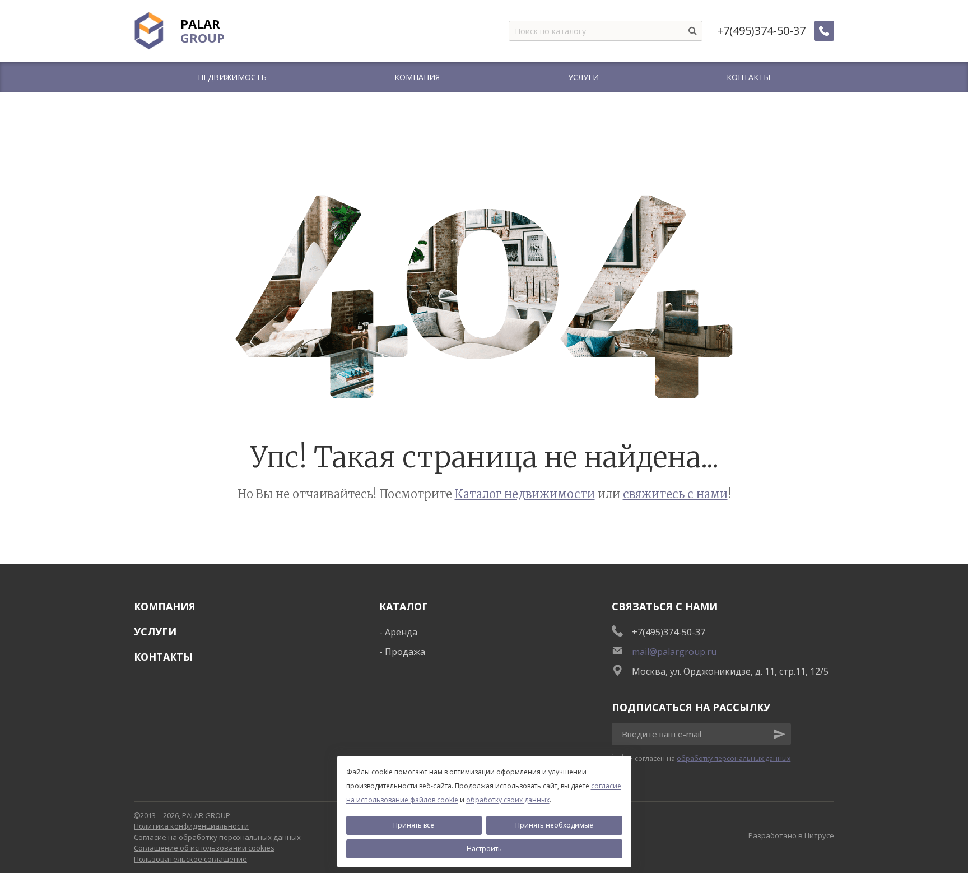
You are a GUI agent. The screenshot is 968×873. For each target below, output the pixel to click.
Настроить (484, 848)
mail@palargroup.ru (674, 652)
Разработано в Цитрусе (791, 835)
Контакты (163, 656)
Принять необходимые (554, 825)
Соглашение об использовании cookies (204, 848)
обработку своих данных (508, 800)
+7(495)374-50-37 (761, 31)
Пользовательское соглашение (190, 859)
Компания (165, 606)
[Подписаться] (780, 734)
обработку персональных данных (733, 758)
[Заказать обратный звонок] (824, 31)
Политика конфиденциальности (191, 826)
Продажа (405, 652)
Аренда (401, 632)
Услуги (155, 631)
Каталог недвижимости (525, 494)
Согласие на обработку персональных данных (217, 837)
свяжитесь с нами (675, 494)
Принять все (413, 825)
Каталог (403, 606)
